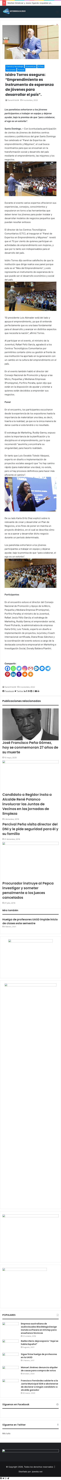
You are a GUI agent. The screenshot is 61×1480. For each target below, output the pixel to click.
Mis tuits (6, 1433)
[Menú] (57, 13)
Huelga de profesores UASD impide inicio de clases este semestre (30, 921)
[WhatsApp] (6, 1478)
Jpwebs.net (37, 1471)
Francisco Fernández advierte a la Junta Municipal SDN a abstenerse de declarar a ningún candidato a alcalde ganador (39, 1385)
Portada (21, 70)
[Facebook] (1, 1478)
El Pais (41, 66)
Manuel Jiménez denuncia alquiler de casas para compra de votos (39, 1369)
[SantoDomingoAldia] (14, 12)
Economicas (31, 66)
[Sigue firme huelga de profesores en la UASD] (10, 1358)
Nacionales (11, 70)
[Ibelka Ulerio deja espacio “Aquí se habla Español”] (10, 1345)
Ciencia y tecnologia (14, 66)
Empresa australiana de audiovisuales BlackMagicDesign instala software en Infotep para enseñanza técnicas (39, 1328)
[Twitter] (4, 1478)
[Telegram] (8, 1478)
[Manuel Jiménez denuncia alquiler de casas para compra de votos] (10, 1371)
